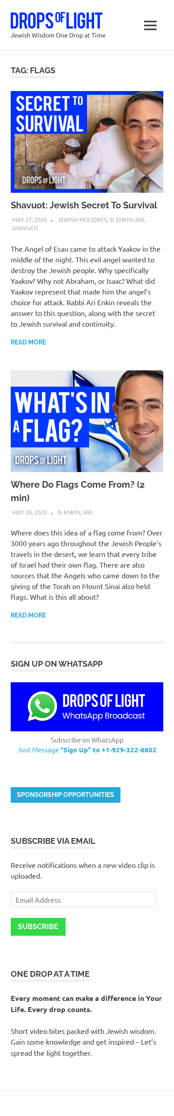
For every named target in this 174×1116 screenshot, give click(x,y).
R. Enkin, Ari (127, 219)
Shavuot (25, 228)
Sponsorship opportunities (65, 794)
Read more (28, 342)
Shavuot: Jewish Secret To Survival (84, 205)
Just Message (87, 749)
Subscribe (38, 926)
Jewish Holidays (82, 219)
